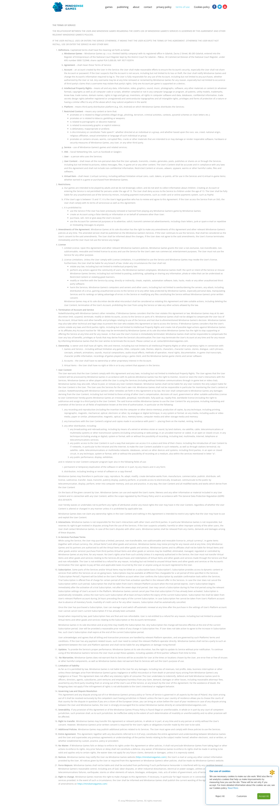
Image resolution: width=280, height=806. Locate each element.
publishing (122, 7)
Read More (233, 788)
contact (148, 7)
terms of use (183, 7)
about (136, 7)
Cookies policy (202, 7)
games (109, 7)
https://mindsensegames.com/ (151, 757)
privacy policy (163, 7)
